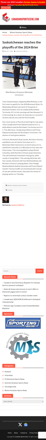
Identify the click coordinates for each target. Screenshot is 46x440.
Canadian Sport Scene (21, 437)
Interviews (9, 375)
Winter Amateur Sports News (17, 185)
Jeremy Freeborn (22, 51)
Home (10, 433)
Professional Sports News (14, 379)
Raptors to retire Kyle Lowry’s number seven (21, 295)
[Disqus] (23, 235)
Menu (24, 27)
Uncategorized (10, 386)
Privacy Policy (34, 433)
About (16, 433)
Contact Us (23, 433)
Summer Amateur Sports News (16, 383)
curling (10, 190)
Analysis (8, 371)
